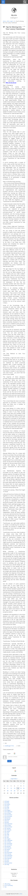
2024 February (7, 858)
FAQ (5, 887)
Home (4, 21)
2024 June (6, 861)
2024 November (8, 863)
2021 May (6, 834)
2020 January (7, 817)
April (11, 21)
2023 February (7, 854)
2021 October (7, 842)
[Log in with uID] (12, 753)
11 (7, 788)
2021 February (7, 830)
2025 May (6, 864)
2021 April (6, 833)
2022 (8, 21)
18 (7, 791)
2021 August (7, 839)
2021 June (6, 836)
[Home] (14, 12)
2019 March (7, 804)
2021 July (6, 837)
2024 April (6, 860)
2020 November (8, 827)
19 (11, 791)
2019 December (8, 816)
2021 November (8, 843)
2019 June (6, 808)
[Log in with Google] (14, 753)
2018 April (6, 801)
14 (14, 21)
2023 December (8, 857)
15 (21, 788)
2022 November (8, 852)
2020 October (7, 825)
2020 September (8, 824)
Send (9, 761)
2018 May (6, 802)
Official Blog (7, 884)
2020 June (6, 821)
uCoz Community (8, 885)
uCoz (21, 893)
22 (21, 791)
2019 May (6, 807)
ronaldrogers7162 (9, 745)
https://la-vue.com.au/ (11, 82)
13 (14, 788)
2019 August (7, 810)
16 (23, 788)
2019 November (8, 814)
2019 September (8, 811)
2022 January (7, 846)
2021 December (8, 845)
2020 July (6, 822)
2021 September (8, 840)
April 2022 (14, 779)
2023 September (8, 855)
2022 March (7, 849)
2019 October (7, 813)
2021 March (7, 831)
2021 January (7, 828)
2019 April (6, 805)
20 (14, 791)
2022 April (6, 851)
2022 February (7, 848)
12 (11, 788)
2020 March (7, 819)
